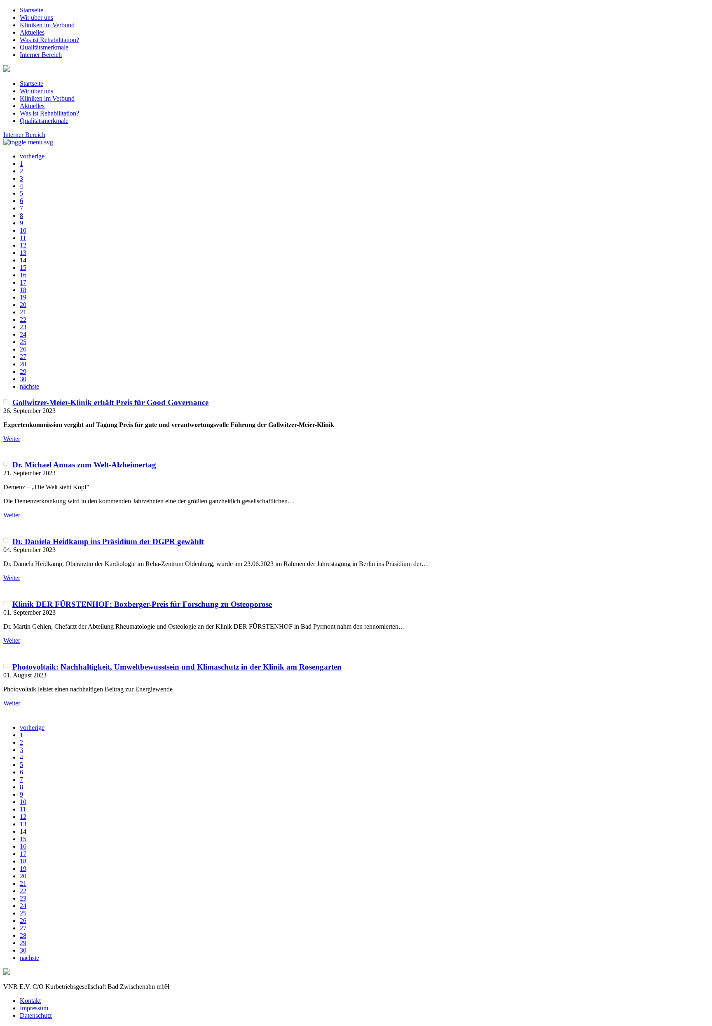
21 (23, 312)
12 (23, 245)
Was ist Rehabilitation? (49, 39)
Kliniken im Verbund (47, 24)
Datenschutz (36, 1015)
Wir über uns (36, 17)
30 (23, 378)
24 (23, 334)
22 (23, 319)
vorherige (32, 156)
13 (23, 252)
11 (23, 237)
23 (23, 326)
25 (23, 341)
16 (23, 274)
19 (23, 297)
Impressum (34, 1008)
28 (23, 364)
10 (23, 230)
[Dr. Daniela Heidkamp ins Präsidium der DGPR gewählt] (5, 540)
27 (23, 356)
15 (23, 267)
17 (23, 282)
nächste (29, 386)
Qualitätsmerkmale (44, 47)
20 (23, 304)
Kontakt (30, 1000)
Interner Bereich (41, 54)
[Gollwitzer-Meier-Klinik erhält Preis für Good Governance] (5, 401)
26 (23, 349)
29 (23, 371)
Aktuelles (32, 32)
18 (23, 289)
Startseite (31, 10)
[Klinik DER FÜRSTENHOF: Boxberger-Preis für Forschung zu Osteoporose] (5, 603)
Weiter (11, 438)
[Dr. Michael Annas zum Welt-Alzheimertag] (5, 464)
